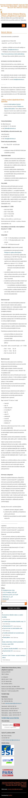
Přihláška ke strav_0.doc (9, 590)
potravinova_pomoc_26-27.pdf (10, 594)
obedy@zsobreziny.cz (13, 49)
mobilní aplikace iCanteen (14, 104)
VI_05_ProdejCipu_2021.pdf (10, 592)
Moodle (25, 6)
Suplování (22, 5)
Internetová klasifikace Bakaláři (9, 5)
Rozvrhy (6, 6)
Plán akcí (5, 784)
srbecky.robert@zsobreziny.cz (12, 740)
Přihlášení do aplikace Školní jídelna (12, 252)
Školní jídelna (6, 637)
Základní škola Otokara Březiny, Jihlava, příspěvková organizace (13, 15)
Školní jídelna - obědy (16, 6)
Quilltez (10, 795)
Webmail (19, 7)
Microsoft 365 (12, 7)
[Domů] (1, 11)
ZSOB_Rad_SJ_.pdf (8, 596)
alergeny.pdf (6, 599)
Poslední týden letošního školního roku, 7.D (14, 621)
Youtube (25, 7)
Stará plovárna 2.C (8, 626)
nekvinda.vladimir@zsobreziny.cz (13, 703)
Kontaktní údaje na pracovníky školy (10, 718)
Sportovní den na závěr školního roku (12, 628)
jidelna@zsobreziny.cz (10, 128)
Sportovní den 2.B (7, 651)
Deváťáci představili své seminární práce (13, 633)
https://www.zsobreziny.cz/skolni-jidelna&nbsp (12, 54)
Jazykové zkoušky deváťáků (10, 648)
